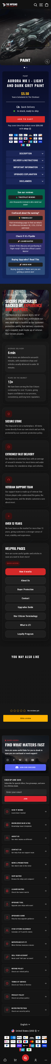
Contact (25, 598)
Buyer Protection (25, 589)
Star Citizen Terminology (26, 616)
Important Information (25, 167)
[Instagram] (7, 760)
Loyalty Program (25, 634)
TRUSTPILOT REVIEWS (26, 197)
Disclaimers (25, 181)
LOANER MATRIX (27, 241)
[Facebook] (13, 760)
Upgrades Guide (25, 607)
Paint (25, 76)
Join (25, 799)
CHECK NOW (27, 265)
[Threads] (26, 760)
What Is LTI (25, 625)
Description (25, 153)
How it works (25, 571)
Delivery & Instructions (25, 160)
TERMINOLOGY (27, 218)
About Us (25, 580)
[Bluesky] (20, 760)
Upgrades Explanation (25, 174)
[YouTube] (32, 760)
